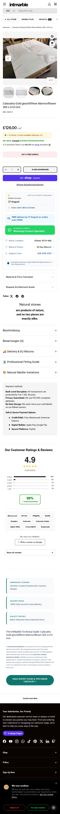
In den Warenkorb (40, 170)
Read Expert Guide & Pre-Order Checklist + (30, 680)
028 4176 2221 (44, 253)
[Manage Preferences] (54, 808)
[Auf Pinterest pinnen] (22, 296)
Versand (15, 141)
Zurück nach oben (30, 698)
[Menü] (4, 4)
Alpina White (15, 527)
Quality (47, 515)
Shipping (36, 515)
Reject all (14, 808)
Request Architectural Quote (20, 287)
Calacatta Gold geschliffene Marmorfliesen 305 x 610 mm (32, 27)
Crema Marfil (30, 527)
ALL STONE (11, 19)
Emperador (45, 527)
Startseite (6, 27)
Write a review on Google (30, 542)
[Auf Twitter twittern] (11, 296)
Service (24, 515)
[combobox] (30, 11)
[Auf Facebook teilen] (17, 296)
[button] (55, 4)
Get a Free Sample (30, 154)
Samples (14, 521)
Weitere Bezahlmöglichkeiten (30, 184)
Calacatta (27, 521)
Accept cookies (38, 808)
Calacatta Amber (42, 521)
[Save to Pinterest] (52, 36)
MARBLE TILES (28, 19)
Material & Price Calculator (19, 277)
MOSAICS (45, 19)
